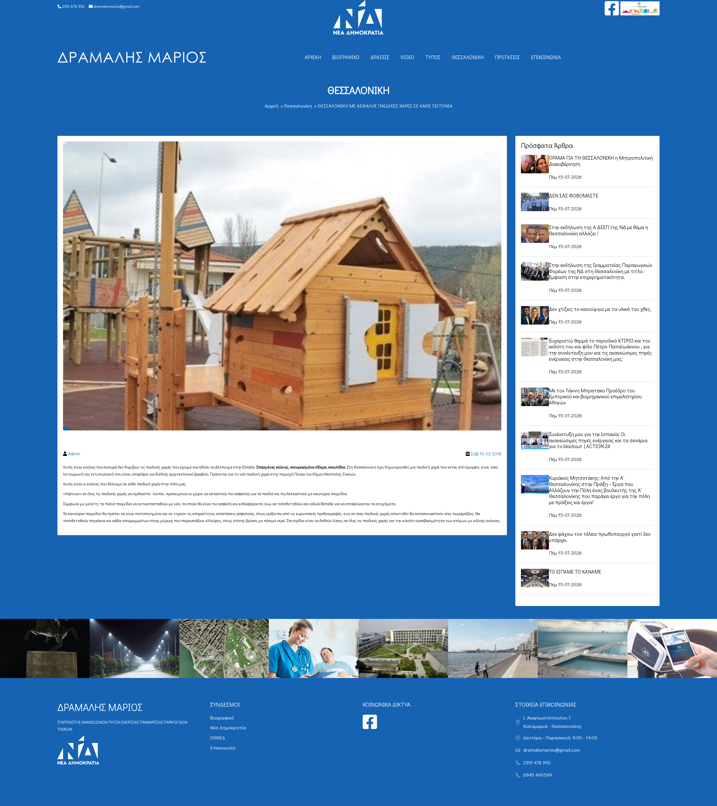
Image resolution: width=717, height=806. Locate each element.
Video (407, 57)
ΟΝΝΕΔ (217, 737)
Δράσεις (380, 57)
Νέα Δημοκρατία (228, 727)
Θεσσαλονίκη (468, 57)
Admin (74, 453)
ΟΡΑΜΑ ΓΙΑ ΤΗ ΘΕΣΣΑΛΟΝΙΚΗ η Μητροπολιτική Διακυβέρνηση (601, 160)
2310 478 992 (73, 6)
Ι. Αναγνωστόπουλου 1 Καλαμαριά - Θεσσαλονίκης (552, 722)
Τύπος (433, 57)
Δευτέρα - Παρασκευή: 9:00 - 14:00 (560, 737)
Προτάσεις (507, 57)
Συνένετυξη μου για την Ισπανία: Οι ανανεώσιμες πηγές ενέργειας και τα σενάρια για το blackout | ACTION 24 (598, 440)
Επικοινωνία (546, 57)
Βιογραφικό (345, 57)
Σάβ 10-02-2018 (486, 453)
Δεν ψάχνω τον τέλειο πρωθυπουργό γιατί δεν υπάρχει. (600, 536)
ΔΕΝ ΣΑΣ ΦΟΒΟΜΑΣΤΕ (573, 195)
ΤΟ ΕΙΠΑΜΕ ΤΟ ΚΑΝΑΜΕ (575, 571)
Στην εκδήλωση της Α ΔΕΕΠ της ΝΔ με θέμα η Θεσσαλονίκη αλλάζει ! (598, 230)
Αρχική (313, 57)
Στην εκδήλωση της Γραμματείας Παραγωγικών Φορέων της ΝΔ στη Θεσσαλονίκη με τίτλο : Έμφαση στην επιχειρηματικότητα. (600, 271)
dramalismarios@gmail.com (116, 6)
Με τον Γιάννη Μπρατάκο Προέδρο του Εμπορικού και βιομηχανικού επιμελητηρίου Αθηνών (595, 396)
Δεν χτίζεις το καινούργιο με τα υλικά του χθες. (600, 309)
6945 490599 (537, 775)
